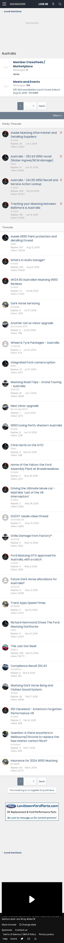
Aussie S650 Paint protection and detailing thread (34, 238)
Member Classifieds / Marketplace (29, 64)
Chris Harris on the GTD (27, 445)
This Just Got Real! (23, 646)
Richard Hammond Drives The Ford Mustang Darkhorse (35, 624)
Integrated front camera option (33, 362)
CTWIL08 (15, 346)
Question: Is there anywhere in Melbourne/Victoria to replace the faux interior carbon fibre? (35, 737)
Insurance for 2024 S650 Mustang (34, 761)
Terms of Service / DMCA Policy (19, 934)
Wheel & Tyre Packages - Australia (35, 343)
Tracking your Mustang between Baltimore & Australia (33, 206)
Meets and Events (26, 82)
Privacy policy (46, 934)
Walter (14, 428)
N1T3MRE (33, 93)
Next (41, 106)
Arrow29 (15, 586)
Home (13, 938)
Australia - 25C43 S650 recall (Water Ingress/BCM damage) (32, 158)
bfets (13, 163)
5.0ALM (14, 140)
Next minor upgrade (25, 406)
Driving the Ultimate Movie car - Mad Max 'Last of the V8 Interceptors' (33, 492)
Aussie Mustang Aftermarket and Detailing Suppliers (34, 135)
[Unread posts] (53, 4)
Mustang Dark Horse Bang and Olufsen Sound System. (32, 687)
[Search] (60, 4)
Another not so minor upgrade (32, 323)
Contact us (21, 930)
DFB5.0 (14, 649)
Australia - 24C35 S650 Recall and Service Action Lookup (34, 182)
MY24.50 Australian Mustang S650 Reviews (34, 282)
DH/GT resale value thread (29, 516)
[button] (4, 4)
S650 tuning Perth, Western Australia (36, 425)
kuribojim (16, 744)
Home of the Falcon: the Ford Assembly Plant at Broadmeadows (35, 467)
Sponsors (7, 930)
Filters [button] (56, 115)
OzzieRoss (16, 669)
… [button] (27, 106)
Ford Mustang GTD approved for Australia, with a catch (33, 557)
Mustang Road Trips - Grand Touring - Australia (36, 384)
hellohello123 (17, 519)
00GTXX (15, 389)
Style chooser (9, 924)
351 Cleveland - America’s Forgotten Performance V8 (36, 711)
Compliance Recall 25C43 (29, 666)
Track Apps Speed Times (28, 603)
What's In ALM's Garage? (28, 260)
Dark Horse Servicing (25, 303)
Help (5, 938)
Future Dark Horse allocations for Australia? (34, 581)
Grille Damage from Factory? (31, 536)
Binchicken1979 (19, 326)
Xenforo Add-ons (18, 919)
